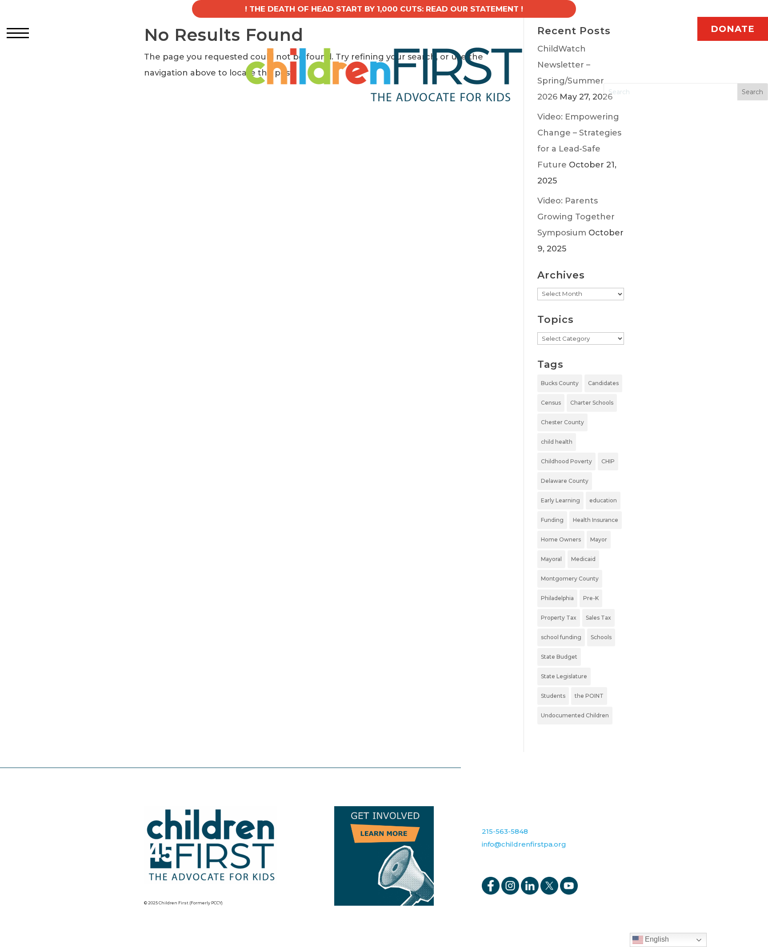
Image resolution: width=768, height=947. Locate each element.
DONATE (733, 29)
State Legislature (564, 676)
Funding (552, 520)
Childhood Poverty (566, 461)
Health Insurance (595, 520)
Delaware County (564, 480)
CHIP (608, 461)
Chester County (562, 422)
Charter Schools (591, 402)
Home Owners (561, 539)
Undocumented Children (575, 715)
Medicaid (583, 559)
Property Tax (558, 617)
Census (551, 402)
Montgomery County (570, 578)
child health (556, 441)
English (656, 939)
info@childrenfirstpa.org (524, 844)
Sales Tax (598, 617)
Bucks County (560, 383)
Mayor (598, 539)
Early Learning (560, 500)
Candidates (603, 383)
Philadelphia (557, 598)
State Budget (559, 656)
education (603, 500)
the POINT (589, 695)
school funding (561, 637)
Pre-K (591, 598)
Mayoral (551, 559)
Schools (601, 637)
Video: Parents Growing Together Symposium (576, 217)
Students (553, 695)
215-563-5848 (505, 831)
